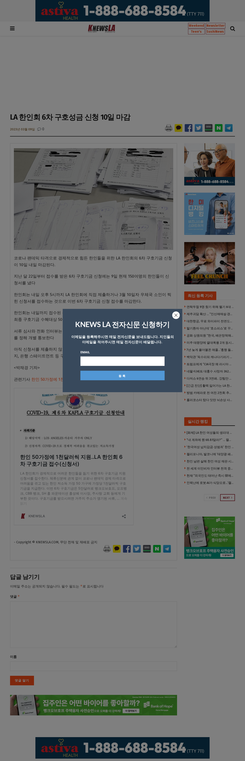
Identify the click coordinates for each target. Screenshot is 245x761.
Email (85, 352)
